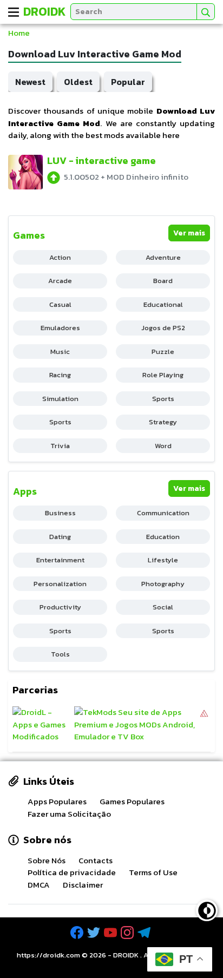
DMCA (39, 884)
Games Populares (132, 801)
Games (29, 235)
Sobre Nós (46, 860)
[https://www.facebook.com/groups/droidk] (78, 933)
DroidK (44, 12)
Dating (60, 536)
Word (163, 446)
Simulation (60, 398)
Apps (25, 491)
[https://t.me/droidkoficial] (145, 933)
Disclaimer (83, 884)
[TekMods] (136, 724)
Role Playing (162, 375)
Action (60, 257)
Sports (163, 398)
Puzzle (163, 351)
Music (60, 351)
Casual (60, 304)
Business (60, 513)
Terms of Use (153, 872)
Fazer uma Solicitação (69, 814)
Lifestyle (163, 560)
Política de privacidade (72, 872)
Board (163, 280)
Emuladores (60, 328)
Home (19, 33)
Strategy (163, 422)
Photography (163, 584)
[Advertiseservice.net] (204, 724)
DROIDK (126, 955)
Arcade (60, 280)
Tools (60, 654)
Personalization (60, 584)
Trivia (60, 446)
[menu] (13, 12)
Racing (60, 375)
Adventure (163, 257)
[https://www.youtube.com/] (111, 933)
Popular (128, 81)
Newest (30, 81)
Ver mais (189, 233)
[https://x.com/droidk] (94, 933)
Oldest (78, 81)
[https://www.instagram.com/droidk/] (128, 933)
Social (163, 607)
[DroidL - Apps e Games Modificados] (41, 724)
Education (163, 536)
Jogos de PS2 (163, 328)
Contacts (95, 860)
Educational (163, 304)
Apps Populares (57, 801)
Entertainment (60, 560)
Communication (163, 513)
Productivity (60, 607)
